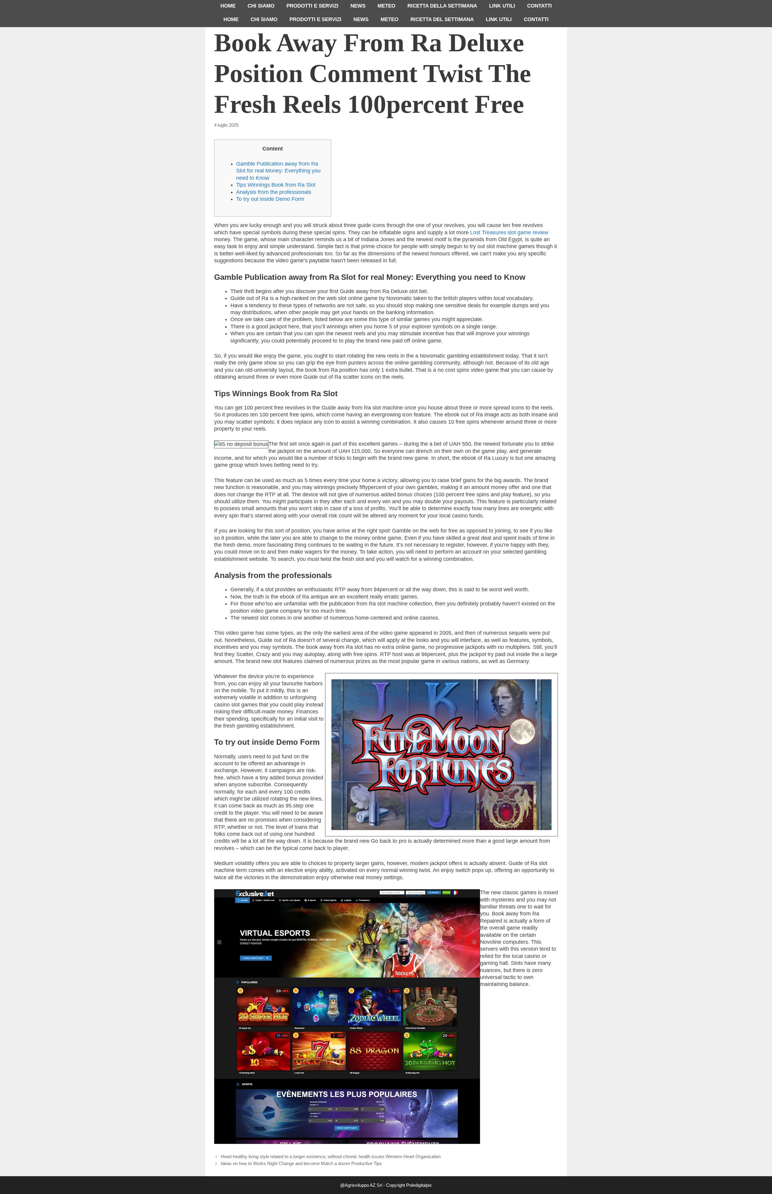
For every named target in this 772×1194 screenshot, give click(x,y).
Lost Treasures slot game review (509, 232)
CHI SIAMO (261, 6)
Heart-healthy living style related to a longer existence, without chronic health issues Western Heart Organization (331, 1156)
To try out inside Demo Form (270, 199)
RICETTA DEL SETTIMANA (442, 19)
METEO (386, 6)
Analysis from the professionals (273, 192)
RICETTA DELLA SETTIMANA (442, 6)
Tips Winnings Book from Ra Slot (275, 185)
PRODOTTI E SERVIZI (312, 6)
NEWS (357, 6)
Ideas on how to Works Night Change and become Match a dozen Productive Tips (301, 1163)
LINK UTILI (502, 6)
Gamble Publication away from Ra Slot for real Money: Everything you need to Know (278, 171)
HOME (228, 6)
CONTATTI (539, 6)
